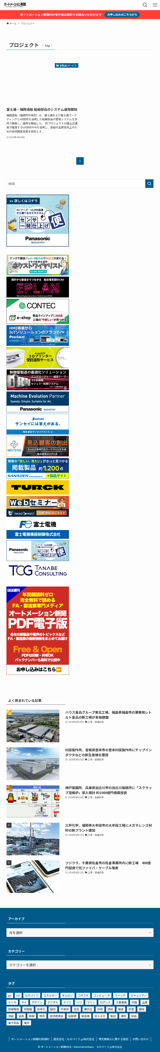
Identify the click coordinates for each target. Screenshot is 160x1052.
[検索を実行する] (149, 183)
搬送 (121, 1009)
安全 (76, 1009)
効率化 (41, 1009)
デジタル (53, 1002)
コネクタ (83, 995)
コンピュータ (102, 995)
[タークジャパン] (37, 493)
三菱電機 (121, 1002)
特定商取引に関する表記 (113, 1039)
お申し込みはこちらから (122, 14)
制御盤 (28, 1009)
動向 (53, 1009)
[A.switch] (37, 366)
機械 (141, 1009)
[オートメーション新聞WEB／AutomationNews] (14, 5)
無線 (31, 1016)
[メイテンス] (37, 455)
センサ (12, 1002)
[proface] (37, 344)
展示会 (88, 1009)
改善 (131, 1009)
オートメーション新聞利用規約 (30, 1039)
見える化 (100, 1016)
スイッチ (120, 995)
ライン (91, 1002)
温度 (21, 1016)
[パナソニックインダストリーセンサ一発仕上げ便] (37, 245)
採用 (100, 1009)
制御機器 (13, 1009)
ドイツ (67, 1002)
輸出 (113, 1016)
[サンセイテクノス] (37, 433)
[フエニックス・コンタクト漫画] (37, 273)
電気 (26, 1023)
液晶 (11, 1016)
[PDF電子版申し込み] (37, 673)
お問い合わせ (140, 1039)
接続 (110, 1009)
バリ (79, 1002)
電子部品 (13, 1023)
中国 (134, 1002)
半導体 (65, 1009)
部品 (134, 1016)
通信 (123, 1016)
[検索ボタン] (145, 5)
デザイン (37, 1002)
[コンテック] (37, 322)
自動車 (72, 1016)
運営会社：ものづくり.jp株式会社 (73, 1039)
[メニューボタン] (155, 5)
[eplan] (37, 295)
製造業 (85, 1016)
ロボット (105, 1002)
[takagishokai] (37, 515)
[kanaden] (37, 477)
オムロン (67, 995)
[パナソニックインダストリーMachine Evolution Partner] (37, 410)
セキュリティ (139, 995)
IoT (18, 995)
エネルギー (50, 995)
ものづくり (32, 995)
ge (9, 995)
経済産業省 (56, 1016)
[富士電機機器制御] (37, 537)
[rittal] (37, 388)
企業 (145, 1002)
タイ (24, 1002)
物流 (42, 1016)
